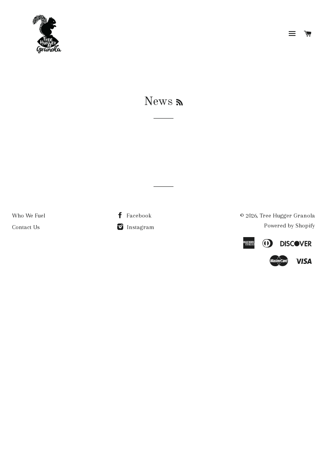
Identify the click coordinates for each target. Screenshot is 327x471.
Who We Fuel (28, 215)
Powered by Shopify (289, 225)
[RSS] (179, 103)
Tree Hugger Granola (287, 215)
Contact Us (26, 227)
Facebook (138, 215)
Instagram (139, 227)
